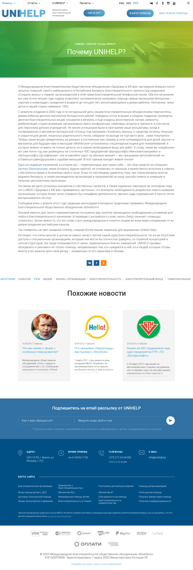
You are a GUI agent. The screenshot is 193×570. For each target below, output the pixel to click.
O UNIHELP (58, 3)
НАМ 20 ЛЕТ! (94, 13)
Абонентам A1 (106, 492)
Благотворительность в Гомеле (74, 501)
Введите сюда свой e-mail (95, 420)
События (24, 279)
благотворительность (105, 279)
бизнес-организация (70, 279)
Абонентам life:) (66, 492)
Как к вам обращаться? (37, 420)
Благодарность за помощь (113, 497)
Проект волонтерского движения (35, 501)
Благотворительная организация (35, 486)
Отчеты (32, 3)
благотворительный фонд (144, 279)
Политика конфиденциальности (155, 501)
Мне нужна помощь (173, 13)
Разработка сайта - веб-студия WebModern (96, 563)
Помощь (7, 3)
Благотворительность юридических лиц (110, 501)
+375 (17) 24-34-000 (120, 457)
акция (47, 279)
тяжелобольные (178, 279)
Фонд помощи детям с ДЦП (32, 492)
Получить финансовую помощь (155, 497)
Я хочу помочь (140, 13)
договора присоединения (59, 516)
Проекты (85, 3)
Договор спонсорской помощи (34, 497)
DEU (128, 3)
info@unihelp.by (157, 457)
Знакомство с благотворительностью (70, 486)
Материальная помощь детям (73, 497)
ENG (121, 3)
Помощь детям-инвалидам (152, 486)
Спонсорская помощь (150, 492)
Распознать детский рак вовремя (116, 486)
